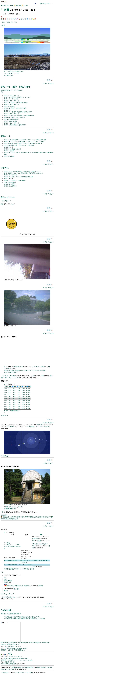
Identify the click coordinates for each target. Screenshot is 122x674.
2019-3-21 (7, 106)
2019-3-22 (7, 108)
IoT (33, 376)
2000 (33, 567)
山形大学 (11, 650)
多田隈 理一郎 (9, 662)
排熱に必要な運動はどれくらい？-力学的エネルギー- (26, 143)
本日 (8, 5)
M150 (28, 394)
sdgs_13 (6, 372)
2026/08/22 (4, 416)
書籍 (2, 614)
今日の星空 (4, 515)
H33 (14, 402)
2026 (13, 667)
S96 (19, 402)
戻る (2, 5)
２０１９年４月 (14, 114)
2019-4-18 (7, 117)
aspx (5, 579)
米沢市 (14, 664)
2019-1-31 (7, 99)
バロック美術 (8, 547)
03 (48, 194)
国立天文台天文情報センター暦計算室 (18, 586)
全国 (42, 376)
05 (48, 242)
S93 (19, 396)
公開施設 (40, 586)
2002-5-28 (7, 182)
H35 (14, 406)
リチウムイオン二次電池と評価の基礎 (21, 177)
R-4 (9, 389)
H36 (14, 408)
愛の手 (16, 372)
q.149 (11, 75)
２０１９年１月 (14, 95)
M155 (28, 404)
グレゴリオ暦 (43, 544)
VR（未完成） (5, 456)
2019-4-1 (7, 114)
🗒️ (7, 19)
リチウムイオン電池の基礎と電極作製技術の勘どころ (27, 173)
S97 (19, 404)
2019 (5, 398)
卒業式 (12, 106)
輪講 (8, 75)
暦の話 (6, 591)
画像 (16, 614)
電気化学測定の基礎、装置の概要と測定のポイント (25, 171)
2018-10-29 (7, 173)
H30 (14, 396)
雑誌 (5, 614)
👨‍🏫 (3, 19)
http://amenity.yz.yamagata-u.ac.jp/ (17, 658)
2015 (5, 390)
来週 (20, 5)
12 (18, 90)
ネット (21, 565)
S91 (19, 392)
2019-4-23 (7, 119)
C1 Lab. (17, 73)
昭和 (20, 386)
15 (32, 370)
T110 (23, 402)
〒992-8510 (4, 664)
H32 (14, 400)
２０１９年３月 (14, 104)
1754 (33, 546)
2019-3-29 (7, 156)
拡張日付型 (35, 539)
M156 (28, 406)
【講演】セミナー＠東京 (17, 117)
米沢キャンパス (18, 367)
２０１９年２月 (14, 101)
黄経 (3, 22)
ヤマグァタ (13, 175)
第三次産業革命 (12, 560)
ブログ (13, 204)
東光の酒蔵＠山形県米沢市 (18, 125)
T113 (23, 408)
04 (48, 211)
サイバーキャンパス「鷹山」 (13, 656)
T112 (23, 406)
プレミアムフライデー (42, 426)
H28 (14, 392)
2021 (5, 402)
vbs (5, 577)
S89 (19, 389)
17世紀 (8, 545)
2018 (11, 5)
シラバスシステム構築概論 (18, 180)
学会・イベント (8, 197)
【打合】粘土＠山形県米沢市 (19, 103)
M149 (28, 392)
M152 (28, 398)
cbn (8, 370)
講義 (2, 204)
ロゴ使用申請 (30, 426)
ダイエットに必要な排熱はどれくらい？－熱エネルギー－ (27, 141)
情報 (37, 544)
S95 (19, 400)
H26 (14, 389)
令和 (10, 386)
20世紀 (25, 562)
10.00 (8, 22)
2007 (6, 507)
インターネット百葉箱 (38, 367)
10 (15, 90)
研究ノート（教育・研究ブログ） (16, 86)
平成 (15, 386)
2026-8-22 (9, 368)
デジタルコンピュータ (31, 560)
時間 (5, 583)
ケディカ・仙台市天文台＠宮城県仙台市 (22, 116)
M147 (28, 389)
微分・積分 (15, 547)
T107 (23, 396)
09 (48, 463)
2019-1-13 (7, 97)
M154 (28, 402)
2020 (26, 5)
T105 (23, 392)
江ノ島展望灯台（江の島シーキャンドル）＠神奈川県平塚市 (28, 140)
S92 (19, 394)
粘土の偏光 (13, 121)
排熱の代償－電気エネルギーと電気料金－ (23, 145)
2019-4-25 (7, 121)
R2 (9, 400)
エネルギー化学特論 (39, 370)
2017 (5, 394)
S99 (19, 408)
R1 (9, 398)
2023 (5, 406)
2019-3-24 (7, 110)
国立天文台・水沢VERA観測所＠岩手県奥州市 (16, 517)
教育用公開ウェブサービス (13, 646)
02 (48, 164)
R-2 (9, 392)
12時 (2, 25)
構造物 (12, 156)
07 (48, 333)
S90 (19, 390)
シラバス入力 (14, 99)
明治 (29, 386)
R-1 (9, 394)
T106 (23, 394)
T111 (23, 404)
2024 (5, 408)
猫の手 (11, 372)
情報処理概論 (16, 370)
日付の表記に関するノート (10, 597)
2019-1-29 (7, 177)
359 (9, 505)
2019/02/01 (39, 425)
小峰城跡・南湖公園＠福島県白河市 (21, 112)
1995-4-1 (7, 180)
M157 (28, 408)
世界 (41, 535)
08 (48, 423)
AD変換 (41, 560)
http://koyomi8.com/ (7, 594)
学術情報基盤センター (20, 650)
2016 (5, 392)
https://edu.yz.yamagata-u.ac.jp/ (17, 648)
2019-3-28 (7, 153)
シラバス (5, 167)
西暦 (6, 9)
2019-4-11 (7, 116)
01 (48, 133)
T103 (23, 389)
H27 (14, 390)
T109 (23, 400)
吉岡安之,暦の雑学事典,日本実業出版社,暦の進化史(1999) (22, 617)
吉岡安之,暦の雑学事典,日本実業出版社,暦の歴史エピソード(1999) (25, 619)
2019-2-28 (7, 103)
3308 (5, 370)
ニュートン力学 (15, 545)
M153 (28, 400)
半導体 (21, 560)
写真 (5, 75)
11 (16, 90)
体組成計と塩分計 (15, 149)
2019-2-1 (7, 101)
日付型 (39, 541)
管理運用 (3, 650)
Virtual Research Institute (44, 667)
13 (10, 370)
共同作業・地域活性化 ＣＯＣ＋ (20, 97)
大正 (24, 386)
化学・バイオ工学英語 (22, 569)
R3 (9, 402)
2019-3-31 (7, 112)
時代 (7, 410)
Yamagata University (7, 669)
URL (8, 614)
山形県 (10, 664)
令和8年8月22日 (44, 3)
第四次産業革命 (12, 565)
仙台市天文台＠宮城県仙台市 (9, 519)
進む (5, 5)
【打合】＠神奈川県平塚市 (18, 108)
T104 (23, 390)
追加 (2, 92)
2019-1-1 (7, 95)
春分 (15, 22)
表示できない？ (6, 201)
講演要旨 (12, 614)
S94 (19, 398)
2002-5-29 (7, 186)
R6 (9, 408)
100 (33, 541)
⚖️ (31, 19)
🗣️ (27, 19)
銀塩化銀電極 (14, 119)
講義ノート (6, 136)
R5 (9, 406)
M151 (28, 396)
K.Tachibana (9, 73)
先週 (17, 5)
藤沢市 (12, 151)
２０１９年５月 (14, 123)
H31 (14, 398)
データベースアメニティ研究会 (23, 660)
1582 (33, 544)
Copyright (5, 672)
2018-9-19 (7, 171)
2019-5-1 (7, 123)
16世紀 (8, 543)
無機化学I (13, 186)
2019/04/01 (10, 426)
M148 (28, 390)
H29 (14, 394)
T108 (23, 398)
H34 (14, 404)
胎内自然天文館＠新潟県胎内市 (41, 517)
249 (15, 509)
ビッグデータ (28, 565)
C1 (19, 410)
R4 (9, 404)
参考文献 (7, 610)
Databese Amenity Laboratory (24, 667)
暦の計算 (16, 589)
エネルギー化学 (26, 370)
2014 (5, 389)
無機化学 (13, 182)
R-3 (9, 390)
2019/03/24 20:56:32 (17, 71)
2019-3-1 (7, 104)
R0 (9, 396)
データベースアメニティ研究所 (24, 672)
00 (48, 83)
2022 (5, 404)
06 (48, 288)
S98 (19, 406)
